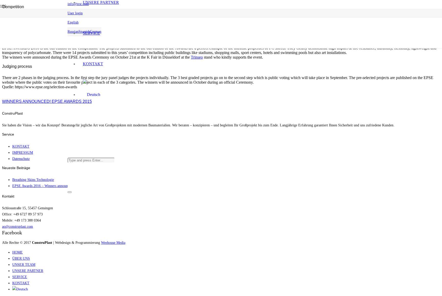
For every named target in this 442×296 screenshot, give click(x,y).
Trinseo (197, 57)
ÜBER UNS (21, 258)
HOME (17, 252)
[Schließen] (70, 192)
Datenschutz (21, 159)
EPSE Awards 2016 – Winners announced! (43, 186)
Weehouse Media (113, 242)
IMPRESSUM (22, 152)
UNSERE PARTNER (27, 271)
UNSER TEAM (23, 264)
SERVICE (19, 277)
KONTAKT (20, 146)
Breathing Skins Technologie (33, 180)
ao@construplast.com (17, 226)
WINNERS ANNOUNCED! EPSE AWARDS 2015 (47, 101)
